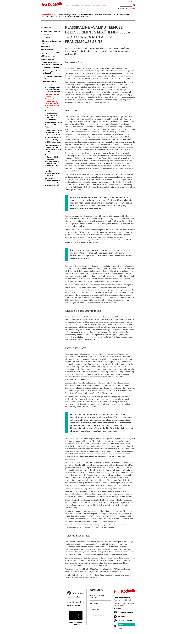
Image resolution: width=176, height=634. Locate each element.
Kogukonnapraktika (97, 616)
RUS (134, 1)
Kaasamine (45, 35)
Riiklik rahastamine (48, 56)
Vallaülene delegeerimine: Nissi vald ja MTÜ (52, 173)
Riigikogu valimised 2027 (50, 53)
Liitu (120, 628)
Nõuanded (86, 5)
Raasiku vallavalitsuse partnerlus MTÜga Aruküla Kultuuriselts (53, 140)
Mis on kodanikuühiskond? (51, 31)
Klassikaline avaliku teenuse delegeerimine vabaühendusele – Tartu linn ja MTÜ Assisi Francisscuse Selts (85, 15)
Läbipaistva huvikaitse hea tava (51, 42)
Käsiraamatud (94, 610)
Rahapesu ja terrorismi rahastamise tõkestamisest (51, 63)
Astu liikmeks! (94, 603)
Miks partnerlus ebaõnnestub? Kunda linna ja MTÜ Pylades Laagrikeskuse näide (52, 88)
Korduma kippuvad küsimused (50, 72)
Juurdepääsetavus (123, 8)
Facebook (121, 616)
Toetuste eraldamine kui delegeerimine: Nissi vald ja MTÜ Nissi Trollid (53, 148)
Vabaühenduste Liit (73, 5)
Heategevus (45, 46)
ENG (129, 1)
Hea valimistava (47, 49)
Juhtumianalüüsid (85, 14)
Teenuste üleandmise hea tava (52, 77)
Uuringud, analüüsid (48, 59)
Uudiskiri (132, 8)
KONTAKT (117, 608)
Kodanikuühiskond (99, 5)
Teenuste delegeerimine (67, 14)
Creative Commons (125, 621)
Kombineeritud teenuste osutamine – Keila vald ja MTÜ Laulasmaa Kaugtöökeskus (53, 115)
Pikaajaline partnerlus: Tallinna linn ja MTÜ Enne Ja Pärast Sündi (53, 132)
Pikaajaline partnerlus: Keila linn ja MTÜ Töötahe (53, 125)
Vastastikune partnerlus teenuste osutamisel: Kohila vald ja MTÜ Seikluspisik (53, 181)
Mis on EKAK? (46, 38)
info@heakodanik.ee (125, 612)
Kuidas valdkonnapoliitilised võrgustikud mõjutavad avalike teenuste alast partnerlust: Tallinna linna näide (52, 161)
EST (132, 1)
